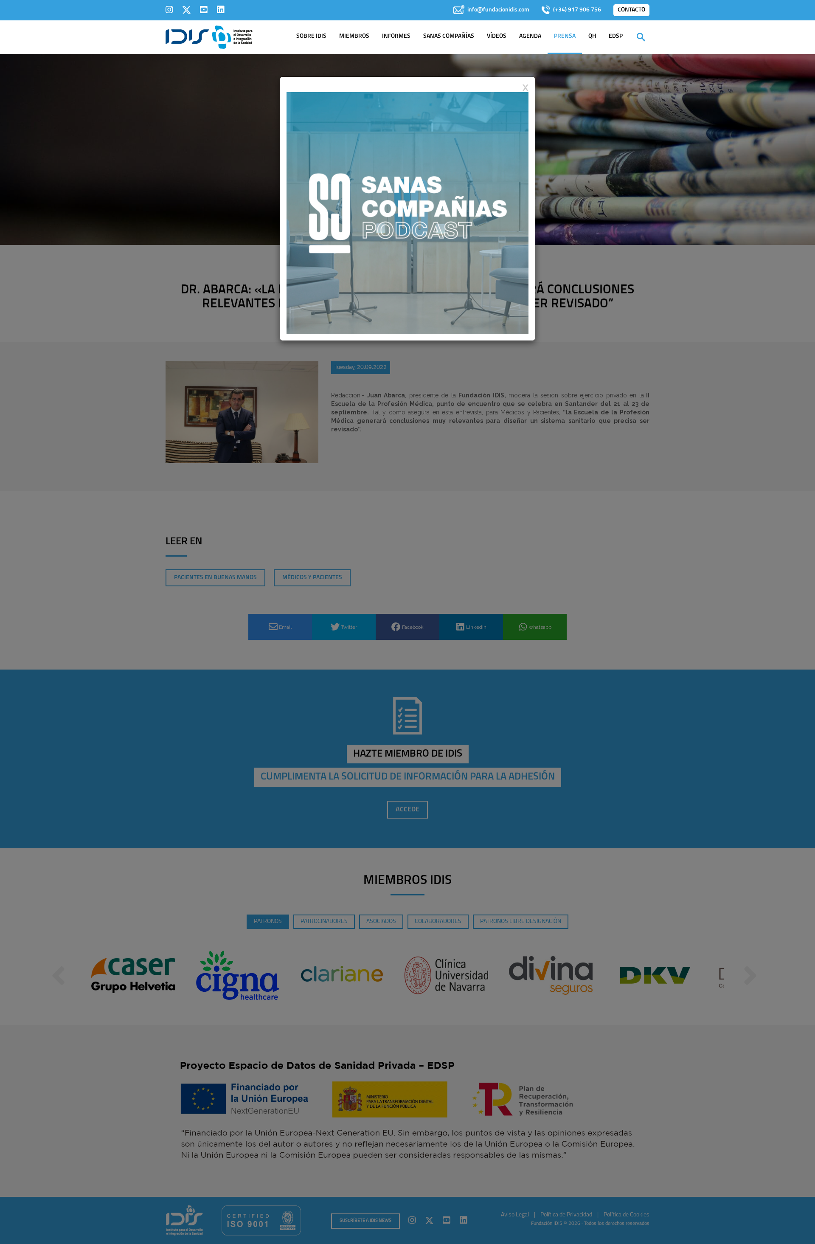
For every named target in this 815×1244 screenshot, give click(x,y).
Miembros (354, 36)
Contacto (631, 10)
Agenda (530, 36)
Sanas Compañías (448, 36)
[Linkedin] (221, 10)
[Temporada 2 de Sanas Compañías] (407, 212)
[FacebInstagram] (169, 10)
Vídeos (496, 36)
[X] (187, 10)
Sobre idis (311, 36)
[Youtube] (204, 10)
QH (592, 36)
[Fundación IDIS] (209, 36)
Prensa (565, 36)
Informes (396, 36)
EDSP (616, 36)
